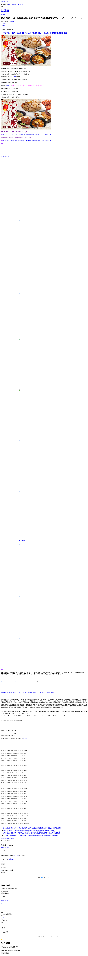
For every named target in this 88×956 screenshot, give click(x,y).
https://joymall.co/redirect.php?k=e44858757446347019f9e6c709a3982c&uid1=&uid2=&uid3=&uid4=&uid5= (27, 134)
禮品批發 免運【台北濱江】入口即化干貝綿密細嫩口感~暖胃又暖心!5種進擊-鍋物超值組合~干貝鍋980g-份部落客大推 (31, 833)
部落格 (5, 25)
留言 (18, 855)
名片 (4, 27)
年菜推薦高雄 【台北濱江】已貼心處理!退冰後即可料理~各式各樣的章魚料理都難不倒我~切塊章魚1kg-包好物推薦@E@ (32, 828)
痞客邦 (14, 855)
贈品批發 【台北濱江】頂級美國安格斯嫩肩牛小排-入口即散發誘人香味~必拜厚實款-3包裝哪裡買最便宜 (28, 830)
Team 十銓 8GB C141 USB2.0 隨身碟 (45, 692)
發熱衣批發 (3, 768)
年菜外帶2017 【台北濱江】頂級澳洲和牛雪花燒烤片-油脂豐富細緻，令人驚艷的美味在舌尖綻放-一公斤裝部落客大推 (31, 832)
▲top (2, 861)
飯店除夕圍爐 (22, 540)
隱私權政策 (52, 936)
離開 (8, 953)
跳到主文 (3, 14)
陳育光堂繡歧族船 (5, 847)
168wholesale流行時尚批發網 (7, 838)
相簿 (4, 24)
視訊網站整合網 (4, 900)
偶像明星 (11, 859)
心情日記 (12, 21)
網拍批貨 (25, 738)
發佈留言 (3, 872)
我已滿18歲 (3, 953)
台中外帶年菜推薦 (5, 156)
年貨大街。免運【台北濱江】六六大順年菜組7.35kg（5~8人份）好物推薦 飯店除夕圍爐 (35, 33)
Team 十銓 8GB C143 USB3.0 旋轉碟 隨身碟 (25, 692)
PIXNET (33, 936)
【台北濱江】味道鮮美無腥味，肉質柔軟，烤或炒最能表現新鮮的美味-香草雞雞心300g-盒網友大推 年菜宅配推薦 (30, 835)
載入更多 (3, 864)
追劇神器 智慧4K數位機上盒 (8, 692)
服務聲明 (57, 936)
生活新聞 (5, 10)
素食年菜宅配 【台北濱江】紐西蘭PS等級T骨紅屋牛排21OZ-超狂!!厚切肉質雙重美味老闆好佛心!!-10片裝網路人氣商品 (32, 827)
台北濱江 (14, 77)
